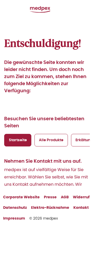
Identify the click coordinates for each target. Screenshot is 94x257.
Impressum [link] (14, 218)
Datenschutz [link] (15, 207)
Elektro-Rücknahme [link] (50, 207)
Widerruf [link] (81, 197)
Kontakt (81, 207)
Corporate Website (21, 197)
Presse (50, 197)
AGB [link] (65, 197)
